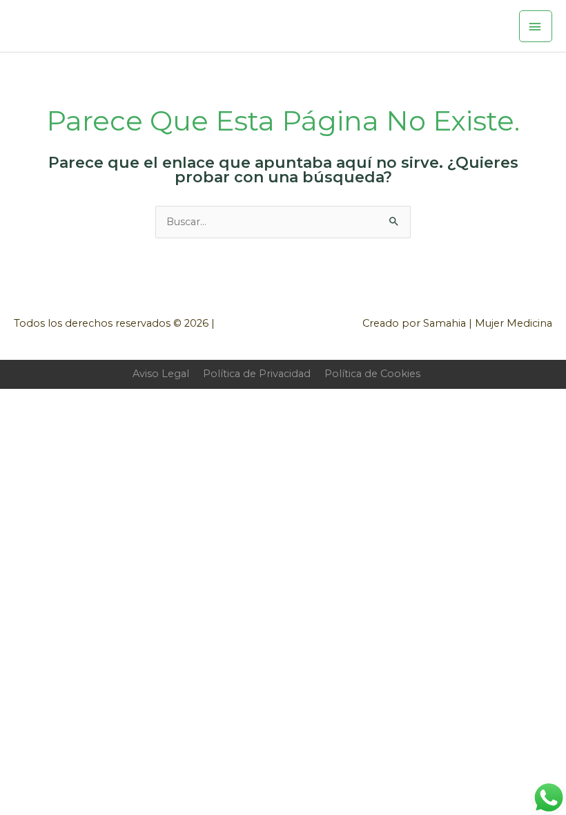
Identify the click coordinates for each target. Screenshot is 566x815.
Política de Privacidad (257, 373)
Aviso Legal (161, 373)
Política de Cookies (372, 373)
